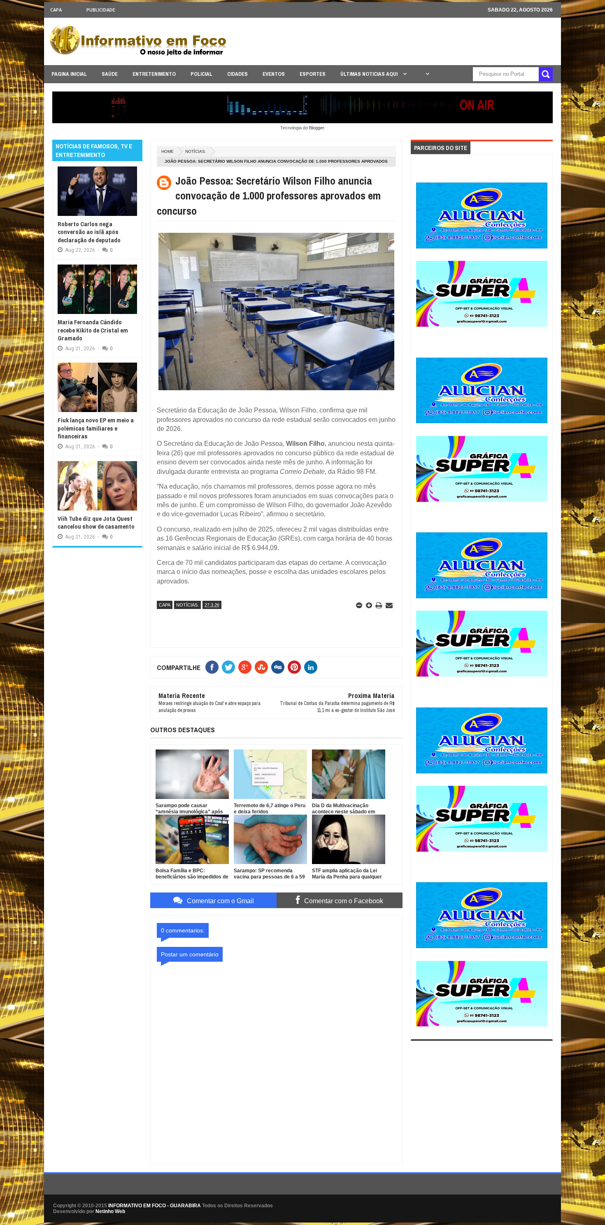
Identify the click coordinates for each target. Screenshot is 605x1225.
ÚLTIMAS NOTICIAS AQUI (369, 73)
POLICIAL (201, 73)
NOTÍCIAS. (195, 151)
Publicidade (100, 10)
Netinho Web (110, 1211)
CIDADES (237, 73)
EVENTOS (274, 73)
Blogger (316, 127)
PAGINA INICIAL (69, 73)
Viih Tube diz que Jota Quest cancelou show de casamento (96, 522)
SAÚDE (110, 73)
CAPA (56, 10)
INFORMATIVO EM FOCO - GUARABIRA (154, 1206)
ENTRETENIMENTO (154, 73)
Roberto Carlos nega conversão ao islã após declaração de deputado (89, 232)
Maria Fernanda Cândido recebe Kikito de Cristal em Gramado (93, 330)
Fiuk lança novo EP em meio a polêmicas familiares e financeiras (96, 428)
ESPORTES (313, 73)
